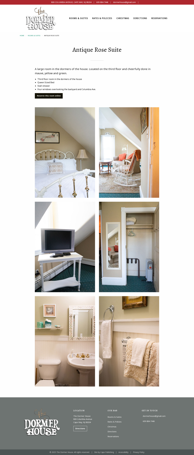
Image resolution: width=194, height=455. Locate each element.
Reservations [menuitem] (159, 18)
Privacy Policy (138, 452)
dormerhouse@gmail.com (124, 2)
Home (22, 36)
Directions (80, 428)
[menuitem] (78, 18)
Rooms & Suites (34, 36)
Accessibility (123, 452)
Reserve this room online (49, 95)
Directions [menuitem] (140, 18)
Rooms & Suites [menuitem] (78, 18)
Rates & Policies (102, 18)
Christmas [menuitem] (122, 18)
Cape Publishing (107, 452)
